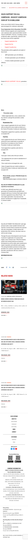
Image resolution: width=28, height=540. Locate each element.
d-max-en (3, 358)
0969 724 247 (16, 485)
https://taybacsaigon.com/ (16, 479)
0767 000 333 (17, 483)
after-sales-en (19, 296)
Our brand (14, 437)
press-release (4, 355)
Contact (14, 432)
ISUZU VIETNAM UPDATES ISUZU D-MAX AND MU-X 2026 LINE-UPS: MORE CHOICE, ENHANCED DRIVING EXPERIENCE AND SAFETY (13, 342)
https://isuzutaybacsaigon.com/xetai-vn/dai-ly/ (15, 179)
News (8, 312)
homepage (3, 7)
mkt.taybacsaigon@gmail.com (15, 481)
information (3, 312)
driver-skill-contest (11, 296)
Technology (14, 424)
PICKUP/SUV (9, 336)
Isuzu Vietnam (14, 416)
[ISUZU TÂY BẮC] (12, 3)
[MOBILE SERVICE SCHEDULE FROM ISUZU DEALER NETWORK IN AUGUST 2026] (14, 287)
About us (14, 419)
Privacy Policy (6, 507)
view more (3, 315)
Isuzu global (14, 426)
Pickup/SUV (14, 439)
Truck (14, 442)
